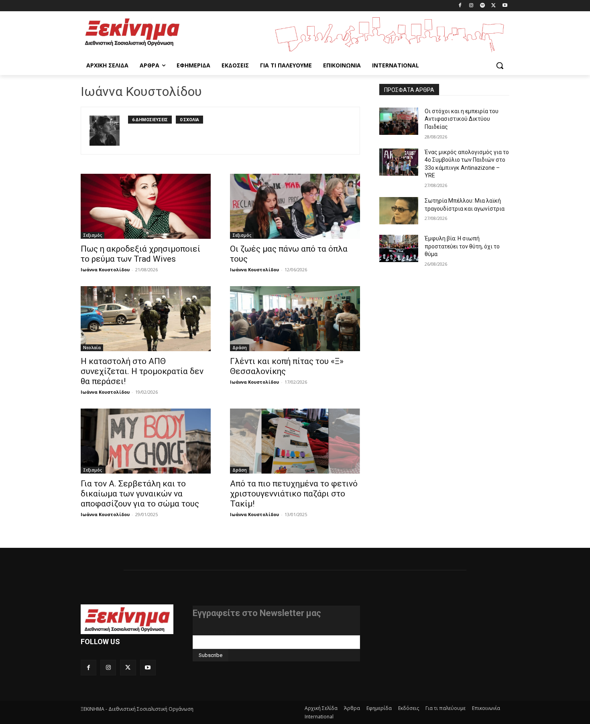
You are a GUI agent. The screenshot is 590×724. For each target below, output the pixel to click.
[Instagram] (471, 5)
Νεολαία (92, 347)
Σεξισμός (92, 235)
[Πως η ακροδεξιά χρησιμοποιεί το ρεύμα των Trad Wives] (146, 206)
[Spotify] (482, 5)
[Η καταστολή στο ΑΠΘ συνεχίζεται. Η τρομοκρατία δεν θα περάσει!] (146, 318)
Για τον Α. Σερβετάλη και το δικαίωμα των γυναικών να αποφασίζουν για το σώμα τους (140, 493)
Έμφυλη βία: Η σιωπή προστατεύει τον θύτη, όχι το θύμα (462, 246)
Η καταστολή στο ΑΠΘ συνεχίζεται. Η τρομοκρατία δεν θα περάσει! (142, 371)
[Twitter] (493, 5)
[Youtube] (504, 5)
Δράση (239, 347)
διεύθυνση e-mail (214, 632)
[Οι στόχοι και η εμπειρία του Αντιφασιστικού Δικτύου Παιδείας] (398, 121)
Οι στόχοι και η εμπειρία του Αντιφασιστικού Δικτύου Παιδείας (461, 119)
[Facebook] (460, 5)
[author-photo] (109, 131)
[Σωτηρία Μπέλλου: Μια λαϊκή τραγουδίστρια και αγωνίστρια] (398, 210)
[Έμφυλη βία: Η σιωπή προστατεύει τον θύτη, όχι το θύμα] (398, 248)
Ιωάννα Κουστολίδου (105, 269)
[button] (499, 65)
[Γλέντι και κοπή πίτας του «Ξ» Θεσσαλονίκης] (295, 318)
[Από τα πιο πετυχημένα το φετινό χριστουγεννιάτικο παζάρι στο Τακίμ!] (295, 441)
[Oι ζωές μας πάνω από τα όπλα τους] (295, 206)
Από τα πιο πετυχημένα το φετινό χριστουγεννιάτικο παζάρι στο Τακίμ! (294, 493)
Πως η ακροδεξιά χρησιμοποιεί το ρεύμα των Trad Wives (140, 254)
